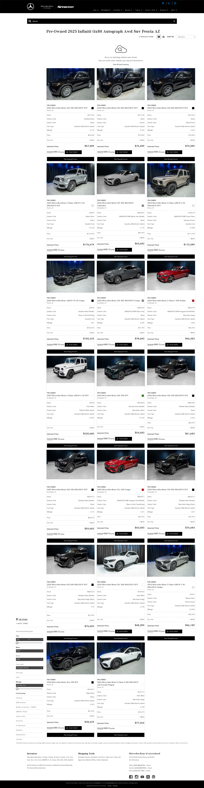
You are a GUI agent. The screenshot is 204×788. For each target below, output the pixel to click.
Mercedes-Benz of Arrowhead (144, 753)
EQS (61, 760)
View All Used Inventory (121, 64)
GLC (32, 760)
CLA (71, 757)
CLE (67, 757)
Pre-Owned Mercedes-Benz (36, 768)
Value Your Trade (111, 757)
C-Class (44, 757)
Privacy (109, 785)
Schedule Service (84, 757)
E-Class (50, 757)
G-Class (62, 757)
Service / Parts (150, 10)
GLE (36, 760)
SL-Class (53, 760)
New (95, 10)
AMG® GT (45, 760)
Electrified (116, 10)
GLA (28, 760)
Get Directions (134, 760)
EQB (65, 760)
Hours (149, 765)
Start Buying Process (70, 159)
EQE (58, 760)
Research (163, 10)
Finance (137, 10)
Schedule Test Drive (98, 757)
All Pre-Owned (32, 765)
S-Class (56, 757)
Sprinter (70, 760)
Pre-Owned (104, 10)
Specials (127, 10)
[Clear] (25, 623)
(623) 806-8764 (139, 765)
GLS (39, 760)
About (173, 10)
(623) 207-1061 (139, 771)
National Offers (90, 760)
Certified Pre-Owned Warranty (62, 765)
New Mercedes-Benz (34, 757)
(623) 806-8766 (140, 768)
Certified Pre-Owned (44, 765)
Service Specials (102, 760)
